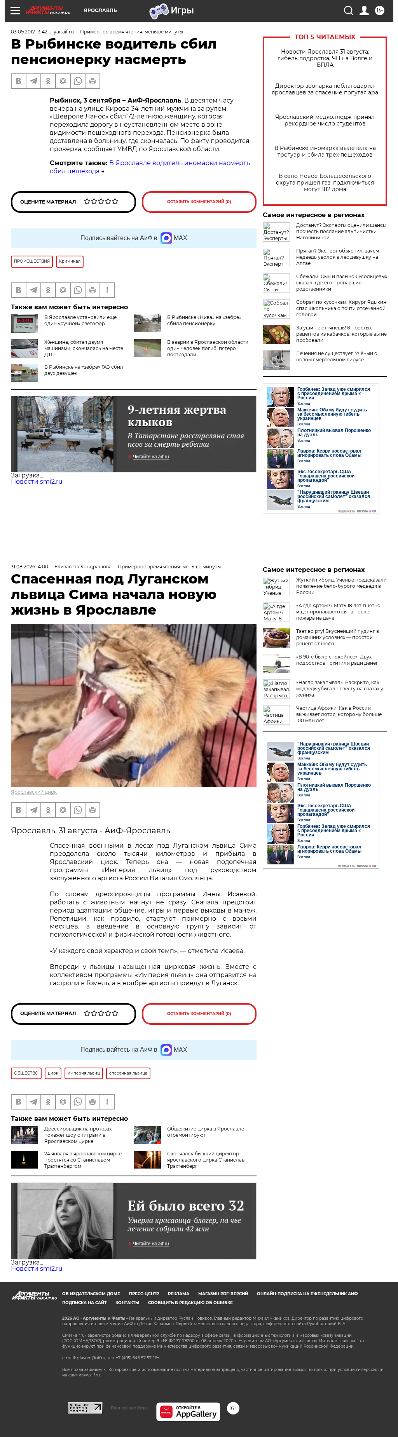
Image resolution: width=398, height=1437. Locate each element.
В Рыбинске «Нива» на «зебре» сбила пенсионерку (204, 320)
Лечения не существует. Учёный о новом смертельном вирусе (336, 356)
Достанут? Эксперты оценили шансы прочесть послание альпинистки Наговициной (341, 231)
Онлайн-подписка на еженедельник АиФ (307, 1293)
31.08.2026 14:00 (29, 567)
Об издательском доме (91, 1293)
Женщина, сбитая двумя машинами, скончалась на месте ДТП (83, 348)
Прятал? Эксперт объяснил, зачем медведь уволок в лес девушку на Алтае (337, 257)
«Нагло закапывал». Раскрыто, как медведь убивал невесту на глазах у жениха (339, 688)
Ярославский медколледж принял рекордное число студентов (325, 120)
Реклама (178, 1293)
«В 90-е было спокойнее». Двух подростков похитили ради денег (337, 660)
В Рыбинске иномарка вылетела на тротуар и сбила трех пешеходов (325, 151)
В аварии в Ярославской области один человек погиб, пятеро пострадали (207, 348)
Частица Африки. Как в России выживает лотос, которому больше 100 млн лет (339, 714)
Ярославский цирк (34, 792)
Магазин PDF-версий (223, 1293)
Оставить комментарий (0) (199, 201)
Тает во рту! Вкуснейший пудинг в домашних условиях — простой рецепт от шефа (337, 637)
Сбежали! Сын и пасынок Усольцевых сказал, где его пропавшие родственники (341, 282)
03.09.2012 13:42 (29, 32)
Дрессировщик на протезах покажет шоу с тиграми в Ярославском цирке (78, 1135)
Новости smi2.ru (37, 481)
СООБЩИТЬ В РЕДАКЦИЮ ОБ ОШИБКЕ (190, 1302)
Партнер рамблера (129, 1408)
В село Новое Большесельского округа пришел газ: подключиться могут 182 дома (325, 183)
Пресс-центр (144, 1293)
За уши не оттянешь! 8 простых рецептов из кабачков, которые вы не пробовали (341, 334)
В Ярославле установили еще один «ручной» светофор (80, 320)
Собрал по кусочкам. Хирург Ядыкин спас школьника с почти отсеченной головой (341, 308)
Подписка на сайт (84, 1302)
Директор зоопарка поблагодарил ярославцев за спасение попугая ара (325, 89)
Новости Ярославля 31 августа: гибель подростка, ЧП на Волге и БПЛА (325, 58)
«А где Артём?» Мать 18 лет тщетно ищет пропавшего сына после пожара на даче (338, 612)
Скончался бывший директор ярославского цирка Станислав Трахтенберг (205, 1160)
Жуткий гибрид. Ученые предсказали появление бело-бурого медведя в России (341, 586)
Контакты (127, 1302)
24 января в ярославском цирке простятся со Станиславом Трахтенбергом (83, 1160)
